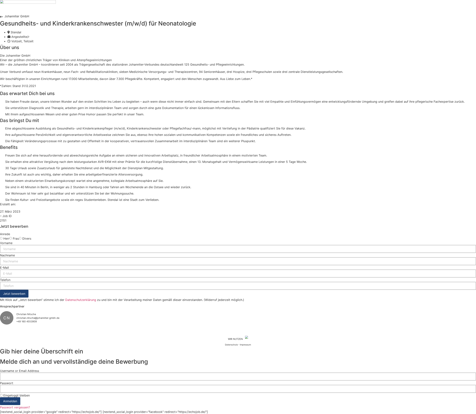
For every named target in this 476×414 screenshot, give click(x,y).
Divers (26, 238)
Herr (6, 238)
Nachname (7, 255)
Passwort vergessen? (15, 407)
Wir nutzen (235, 339)
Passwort (6, 383)
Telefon (5, 279)
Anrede (5, 234)
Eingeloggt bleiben (16, 395)
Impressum (245, 344)
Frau (16, 238)
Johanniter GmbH (16, 16)
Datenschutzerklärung (80, 300)
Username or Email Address (19, 370)
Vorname (6, 242)
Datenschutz (231, 344)
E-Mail (4, 267)
